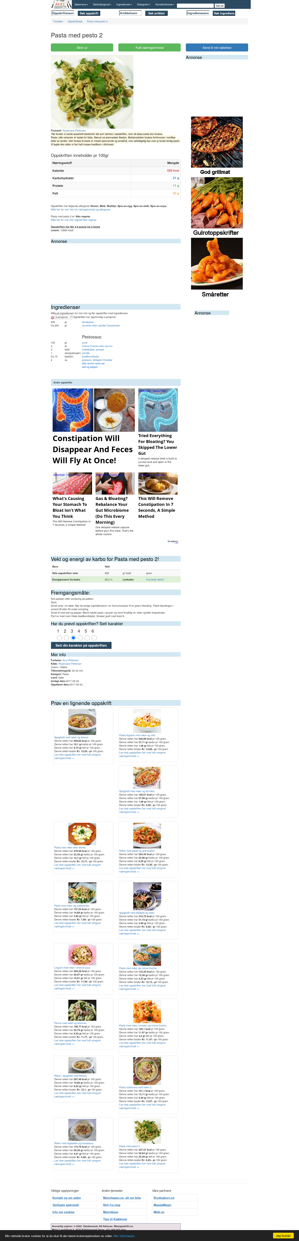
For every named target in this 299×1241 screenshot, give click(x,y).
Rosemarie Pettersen (74, 130)
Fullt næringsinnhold (150, 47)
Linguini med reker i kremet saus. (72, 967)
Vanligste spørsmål (65, 1205)
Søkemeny (80, 4)
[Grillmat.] (217, 146)
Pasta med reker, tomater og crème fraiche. (143, 1025)
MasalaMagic (162, 1205)
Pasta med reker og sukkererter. (72, 905)
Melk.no (159, 1212)
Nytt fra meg (111, 1205)
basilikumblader (90, 356)
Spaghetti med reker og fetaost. (71, 737)
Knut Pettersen (71, 660)
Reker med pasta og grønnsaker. (137, 850)
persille (86, 353)
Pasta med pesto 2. (130, 1146)
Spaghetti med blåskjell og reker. (137, 912)
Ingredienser (123, 4)
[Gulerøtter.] (217, 207)
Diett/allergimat (101, 4)
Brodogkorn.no (164, 1198)
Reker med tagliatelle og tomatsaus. (74, 1143)
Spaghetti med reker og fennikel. (137, 791)
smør (85, 342)
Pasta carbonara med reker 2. (135, 1087)
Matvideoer (110, 1212)
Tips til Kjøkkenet (115, 1219)
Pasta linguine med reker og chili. (137, 735)
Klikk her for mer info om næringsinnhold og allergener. (81, 209)
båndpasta (88, 322)
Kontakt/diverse (164, 4)
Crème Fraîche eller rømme (97, 346)
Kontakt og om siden (66, 1198)
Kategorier (143, 4)
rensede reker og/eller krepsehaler (101, 325)
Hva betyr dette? (155, 579)
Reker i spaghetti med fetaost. (70, 1075)
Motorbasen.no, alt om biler (122, 1198)
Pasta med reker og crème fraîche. (138, 968)
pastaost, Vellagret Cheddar (97, 360)
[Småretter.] (217, 267)
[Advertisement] (116, 269)
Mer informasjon (124, 1236)
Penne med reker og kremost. (70, 1023)
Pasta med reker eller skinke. (70, 847)
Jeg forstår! (283, 1235)
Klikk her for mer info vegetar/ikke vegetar (74, 219)
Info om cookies (63, 1212)
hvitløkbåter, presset (93, 349)
